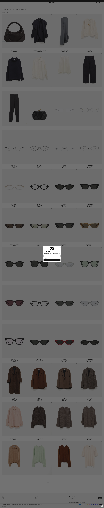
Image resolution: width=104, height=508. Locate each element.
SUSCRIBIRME (52, 260)
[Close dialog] (60, 246)
